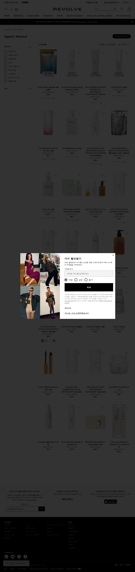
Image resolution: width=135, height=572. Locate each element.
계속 (89, 287)
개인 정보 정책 (69, 301)
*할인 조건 (68, 308)
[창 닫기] (113, 255)
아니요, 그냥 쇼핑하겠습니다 (77, 313)
